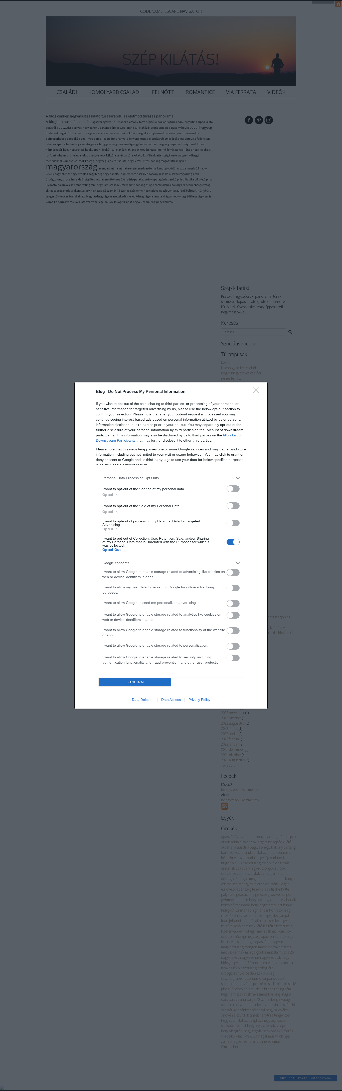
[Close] (257, 392)
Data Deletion (142, 700)
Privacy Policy (199, 700)
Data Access (171, 700)
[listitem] (171, 477)
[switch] (233, 488)
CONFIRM (135, 682)
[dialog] (171, 545)
